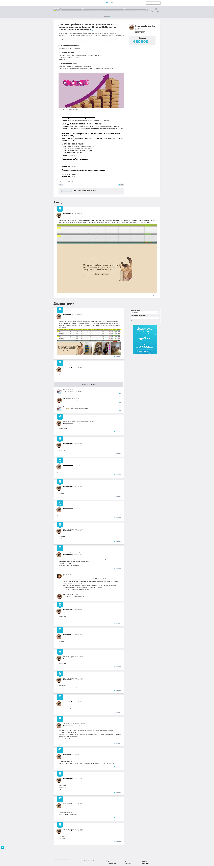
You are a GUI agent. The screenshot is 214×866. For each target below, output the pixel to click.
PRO (125, 860)
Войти (157, 3)
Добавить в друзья (139, 32)
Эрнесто (65, 389)
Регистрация (150, 3)
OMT (64, 574)
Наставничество (80, 3)
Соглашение (127, 863)
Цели (68, 3)
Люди (92, 3)
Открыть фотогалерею (73, 109)
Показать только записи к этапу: (138, 315)
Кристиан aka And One (145, 26)
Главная (59, 3)
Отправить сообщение (140, 31)
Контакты (145, 860)
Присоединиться (144, 351)
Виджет (121, 184)
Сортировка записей (135, 310)
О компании (145, 863)
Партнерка (145, 861)
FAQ (125, 861)
